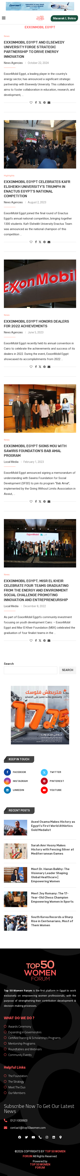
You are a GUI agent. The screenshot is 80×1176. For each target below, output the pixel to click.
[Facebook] (20, 1137)
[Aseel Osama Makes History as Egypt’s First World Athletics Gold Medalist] (15, 827)
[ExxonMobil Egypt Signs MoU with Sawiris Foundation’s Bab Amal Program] (40, 408)
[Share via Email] (49, 102)
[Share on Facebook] (36, 102)
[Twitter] (26, 1137)
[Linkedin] (54, 1137)
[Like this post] (31, 102)
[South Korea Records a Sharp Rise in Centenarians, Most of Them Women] (15, 923)
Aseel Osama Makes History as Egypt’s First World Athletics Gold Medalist (53, 826)
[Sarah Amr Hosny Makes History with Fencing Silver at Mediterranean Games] (15, 851)
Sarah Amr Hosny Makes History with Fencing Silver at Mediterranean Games (52, 849)
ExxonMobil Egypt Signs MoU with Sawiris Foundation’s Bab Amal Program (35, 451)
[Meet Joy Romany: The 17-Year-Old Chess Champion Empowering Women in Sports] (15, 899)
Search (9, 664)
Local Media (11, 461)
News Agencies (13, 62)
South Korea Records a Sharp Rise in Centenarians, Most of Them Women (52, 921)
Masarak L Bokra (64, 18)
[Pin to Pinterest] (44, 102)
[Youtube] (33, 1137)
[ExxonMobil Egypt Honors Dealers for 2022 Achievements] (40, 284)
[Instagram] (47, 1137)
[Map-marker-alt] (60, 1137)
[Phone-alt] (40, 1137)
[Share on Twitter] (40, 102)
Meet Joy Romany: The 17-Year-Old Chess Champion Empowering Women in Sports (52, 897)
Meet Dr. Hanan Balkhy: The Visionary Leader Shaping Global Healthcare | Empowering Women (50, 875)
